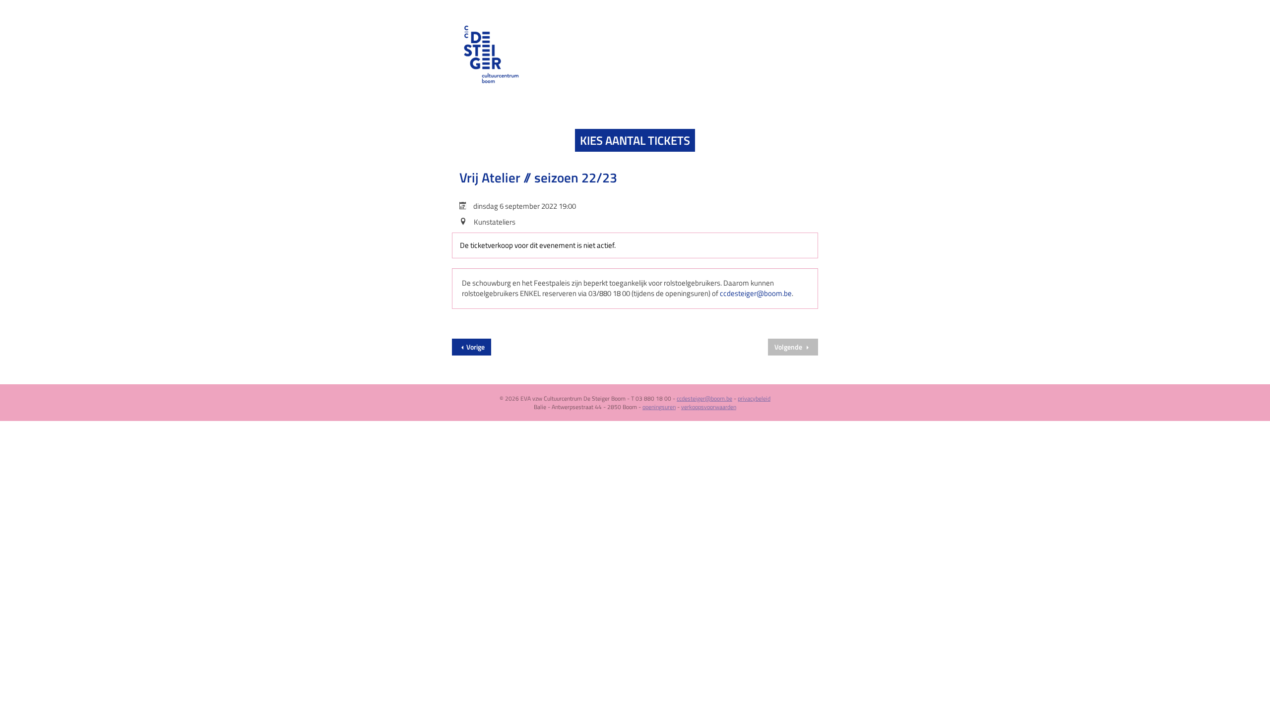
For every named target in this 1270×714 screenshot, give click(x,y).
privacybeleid (754, 398)
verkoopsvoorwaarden (708, 407)
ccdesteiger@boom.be (756, 293)
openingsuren (659, 407)
